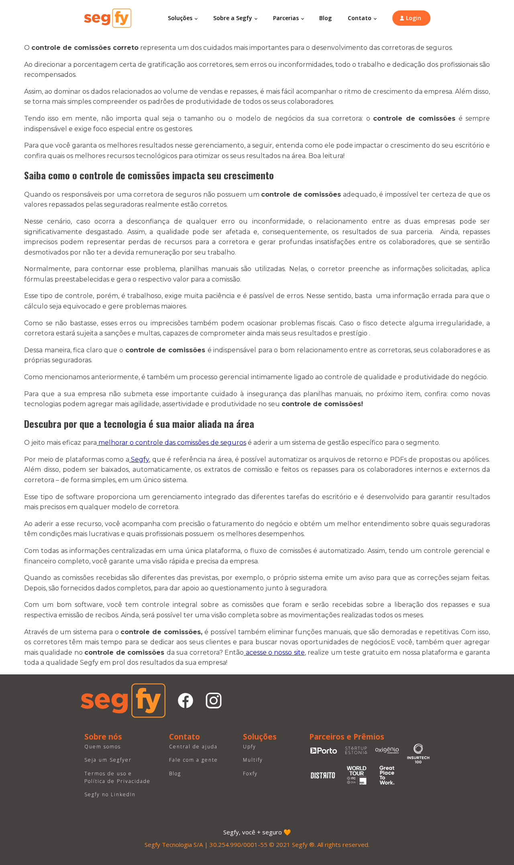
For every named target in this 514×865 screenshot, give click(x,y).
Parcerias (286, 18)
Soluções (180, 18)
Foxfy (250, 773)
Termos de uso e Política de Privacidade (117, 777)
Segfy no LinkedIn (110, 794)
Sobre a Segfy (232, 18)
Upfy (249, 746)
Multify (253, 759)
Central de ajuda (193, 746)
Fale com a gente (193, 759)
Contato (359, 18)
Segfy (139, 459)
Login (413, 18)
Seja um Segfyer (108, 759)
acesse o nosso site (274, 652)
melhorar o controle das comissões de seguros (171, 442)
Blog (325, 18)
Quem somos (102, 746)
